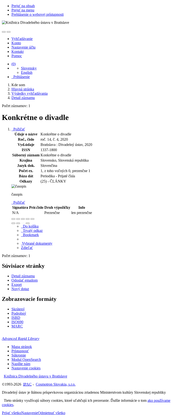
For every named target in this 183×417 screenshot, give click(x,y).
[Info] (32, 219)
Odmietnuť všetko (51, 413)
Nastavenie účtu (23, 47)
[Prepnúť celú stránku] (28, 219)
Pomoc (16, 56)
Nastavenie (29, 413)
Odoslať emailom (24, 280)
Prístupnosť (20, 351)
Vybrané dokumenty (36, 243)
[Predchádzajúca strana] (23, 223)
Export (16, 285)
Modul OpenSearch (26, 359)
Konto (16, 43)
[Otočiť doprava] (18, 223)
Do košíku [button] (30, 226)
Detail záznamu (23, 276)
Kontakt (17, 52)
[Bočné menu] (4, 32)
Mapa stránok (21, 347)
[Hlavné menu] (8, 32)
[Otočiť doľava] (13, 223)
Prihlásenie (20, 77)
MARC (17, 326)
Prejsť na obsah (23, 6)
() (13, 64)
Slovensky (29, 68)
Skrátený (18, 309)
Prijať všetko (11, 413)
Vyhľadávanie (22, 39)
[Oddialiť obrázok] (18, 219)
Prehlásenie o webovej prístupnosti (37, 14)
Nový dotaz (20, 289)
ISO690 (17, 322)
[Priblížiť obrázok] (13, 219)
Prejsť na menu (22, 10)
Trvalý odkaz (32, 230)
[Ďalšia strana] (28, 223)
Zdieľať (27, 248)
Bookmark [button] (30, 235)
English (26, 72)
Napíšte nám (20, 364)
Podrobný (18, 313)
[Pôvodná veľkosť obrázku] (23, 219)
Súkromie (18, 355)
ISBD (15, 318)
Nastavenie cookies (26, 368)
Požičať (18, 129)
